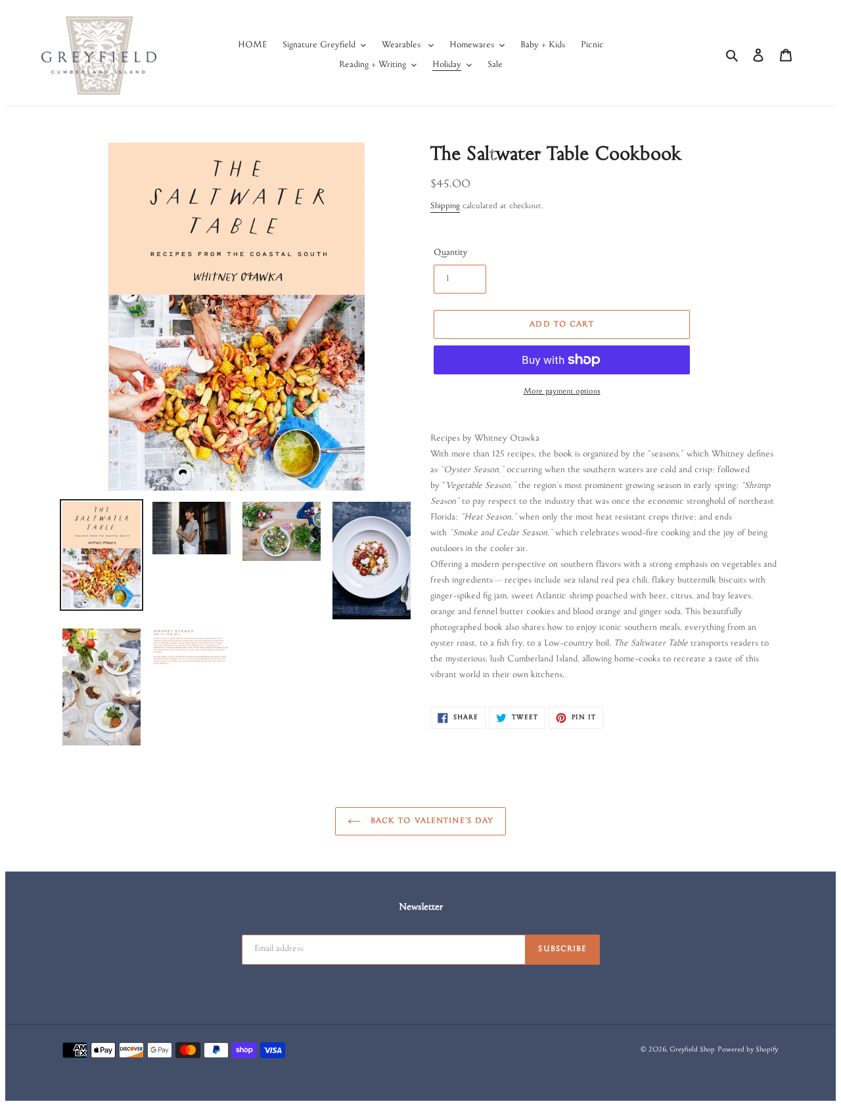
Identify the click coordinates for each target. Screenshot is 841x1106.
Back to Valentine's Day (430, 821)
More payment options (562, 391)
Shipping (445, 206)
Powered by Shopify (748, 1050)
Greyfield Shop (692, 1050)
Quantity (450, 253)
